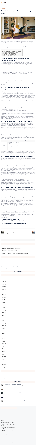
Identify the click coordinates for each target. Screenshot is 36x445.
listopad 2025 (4, 292)
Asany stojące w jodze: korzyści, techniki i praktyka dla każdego (11, 251)
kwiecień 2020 (4, 362)
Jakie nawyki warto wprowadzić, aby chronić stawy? (9, 55)
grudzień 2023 (4, 315)
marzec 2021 (4, 344)
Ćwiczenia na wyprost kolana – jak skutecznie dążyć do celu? (10, 259)
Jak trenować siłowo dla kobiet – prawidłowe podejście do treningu (13, 220)
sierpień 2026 (4, 278)
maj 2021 (3, 341)
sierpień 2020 (4, 356)
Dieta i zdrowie (3, 374)
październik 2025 (4, 294)
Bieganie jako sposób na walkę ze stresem (7, 422)
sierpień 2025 (4, 297)
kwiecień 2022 (4, 323)
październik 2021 (4, 333)
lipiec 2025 (3, 299)
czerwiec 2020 (4, 359)
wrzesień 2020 (4, 354)
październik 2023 (4, 317)
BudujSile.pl (17, 442)
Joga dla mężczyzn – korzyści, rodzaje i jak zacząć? (9, 250)
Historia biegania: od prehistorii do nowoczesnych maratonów (11, 248)
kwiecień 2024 (4, 310)
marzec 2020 (4, 364)
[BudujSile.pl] (6, 2)
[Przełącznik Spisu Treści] (20, 50)
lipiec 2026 (3, 279)
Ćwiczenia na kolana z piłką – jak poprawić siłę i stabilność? (11, 246)
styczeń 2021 (4, 348)
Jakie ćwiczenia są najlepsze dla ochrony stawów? (9, 54)
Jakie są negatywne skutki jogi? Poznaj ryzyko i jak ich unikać (14, 392)
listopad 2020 (4, 351)
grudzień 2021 (4, 330)
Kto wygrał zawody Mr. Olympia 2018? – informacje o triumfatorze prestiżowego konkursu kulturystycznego (9, 435)
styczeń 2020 (4, 367)
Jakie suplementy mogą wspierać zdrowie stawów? (9, 53)
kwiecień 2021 (4, 343)
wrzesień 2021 (4, 335)
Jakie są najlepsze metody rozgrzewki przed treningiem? (10, 52)
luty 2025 (3, 307)
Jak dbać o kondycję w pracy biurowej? (7, 430)
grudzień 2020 (4, 349)
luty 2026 (3, 287)
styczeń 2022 (4, 328)
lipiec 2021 (3, 338)
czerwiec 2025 (4, 300)
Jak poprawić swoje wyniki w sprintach (7, 432)
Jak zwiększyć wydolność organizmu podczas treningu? (13, 384)
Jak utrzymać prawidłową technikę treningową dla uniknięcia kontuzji (14, 223)
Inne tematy (3, 378)
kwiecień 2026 (4, 284)
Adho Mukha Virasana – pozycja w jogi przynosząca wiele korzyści (15, 396)
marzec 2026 (4, 286)
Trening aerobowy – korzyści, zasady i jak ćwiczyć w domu (10, 268)
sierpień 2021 (4, 336)
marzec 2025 (4, 305)
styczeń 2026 (4, 289)
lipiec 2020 (3, 357)
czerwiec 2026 (4, 281)
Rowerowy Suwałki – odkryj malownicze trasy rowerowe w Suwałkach (15, 388)
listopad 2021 (4, 331)
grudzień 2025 (4, 291)
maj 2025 (3, 302)
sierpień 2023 (4, 318)
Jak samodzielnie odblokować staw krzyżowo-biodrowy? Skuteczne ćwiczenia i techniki (15, 253)
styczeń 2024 (4, 313)
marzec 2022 (4, 325)
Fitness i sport (4, 8)
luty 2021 (3, 346)
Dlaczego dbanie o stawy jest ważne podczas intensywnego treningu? (12, 51)
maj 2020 (3, 361)
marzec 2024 (4, 312)
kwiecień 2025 (4, 304)
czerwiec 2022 (4, 320)
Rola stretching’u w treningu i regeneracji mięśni (10, 219)
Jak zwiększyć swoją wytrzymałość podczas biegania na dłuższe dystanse (16, 400)
